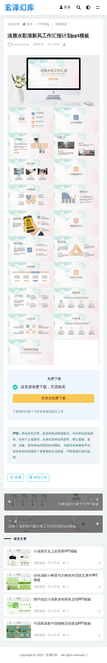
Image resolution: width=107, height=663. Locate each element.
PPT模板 (44, 24)
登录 (67, 7)
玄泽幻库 (51, 655)
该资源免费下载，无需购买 (43, 387)
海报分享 (39, 477)
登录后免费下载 (53, 398)
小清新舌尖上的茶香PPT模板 (55, 551)
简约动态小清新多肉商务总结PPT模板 (62, 599)
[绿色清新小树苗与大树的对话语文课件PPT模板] (18, 581)
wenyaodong (21, 44)
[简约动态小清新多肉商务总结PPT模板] (18, 605)
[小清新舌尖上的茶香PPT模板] (18, 557)
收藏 (18, 477)
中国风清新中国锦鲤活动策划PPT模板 (62, 623)
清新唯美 (61, 24)
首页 (30, 24)
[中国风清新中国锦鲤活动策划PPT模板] (18, 629)
